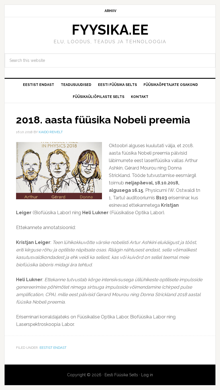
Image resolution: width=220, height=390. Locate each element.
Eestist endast (53, 348)
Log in (147, 375)
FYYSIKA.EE (110, 30)
